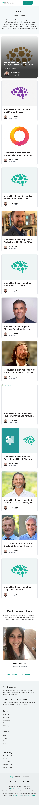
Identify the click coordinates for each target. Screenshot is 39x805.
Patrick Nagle (15, 73)
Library (5, 735)
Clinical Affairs (7, 723)
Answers (5, 738)
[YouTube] (19, 781)
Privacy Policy (30, 795)
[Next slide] (33, 648)
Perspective (6, 741)
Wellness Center (8, 765)
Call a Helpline (7, 762)
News (4, 747)
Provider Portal (7, 768)
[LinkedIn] (28, 781)
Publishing (6, 726)
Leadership (6, 720)
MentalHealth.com (16, 789)
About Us (6, 714)
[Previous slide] (5, 648)
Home (16, 16)
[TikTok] (24, 781)
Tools (4, 744)
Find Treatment (7, 759)
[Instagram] (15, 781)
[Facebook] (11, 781)
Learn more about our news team (19, 674)
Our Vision (6, 717)
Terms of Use (17, 795)
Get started (28, 3)
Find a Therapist (8, 756)
